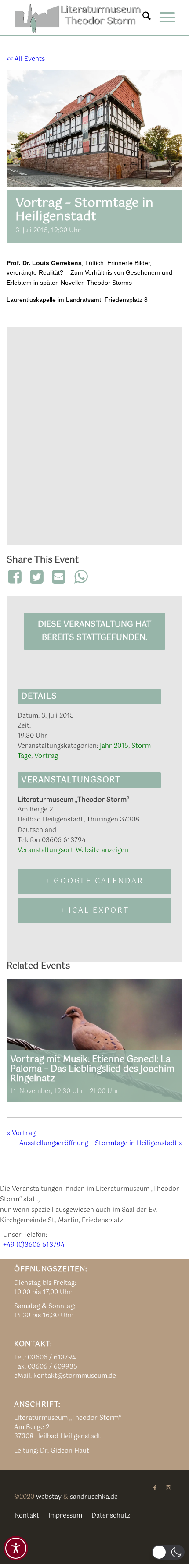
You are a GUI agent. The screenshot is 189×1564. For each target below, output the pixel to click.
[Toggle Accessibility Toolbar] (15, 1548)
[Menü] (163, 17)
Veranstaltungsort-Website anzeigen (73, 850)
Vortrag (46, 756)
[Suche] (142, 17)
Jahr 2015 (114, 746)
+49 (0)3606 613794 (34, 1245)
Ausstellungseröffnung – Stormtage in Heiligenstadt (100, 1143)
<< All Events (26, 59)
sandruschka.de (94, 1497)
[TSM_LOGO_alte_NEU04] (78, 17)
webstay (49, 1497)
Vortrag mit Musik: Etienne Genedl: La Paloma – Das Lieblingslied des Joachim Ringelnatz (92, 1069)
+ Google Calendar (94, 881)
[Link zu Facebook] (155, 1487)
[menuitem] (142, 17)
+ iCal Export (94, 910)
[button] (168, 1552)
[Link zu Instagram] (168, 1487)
